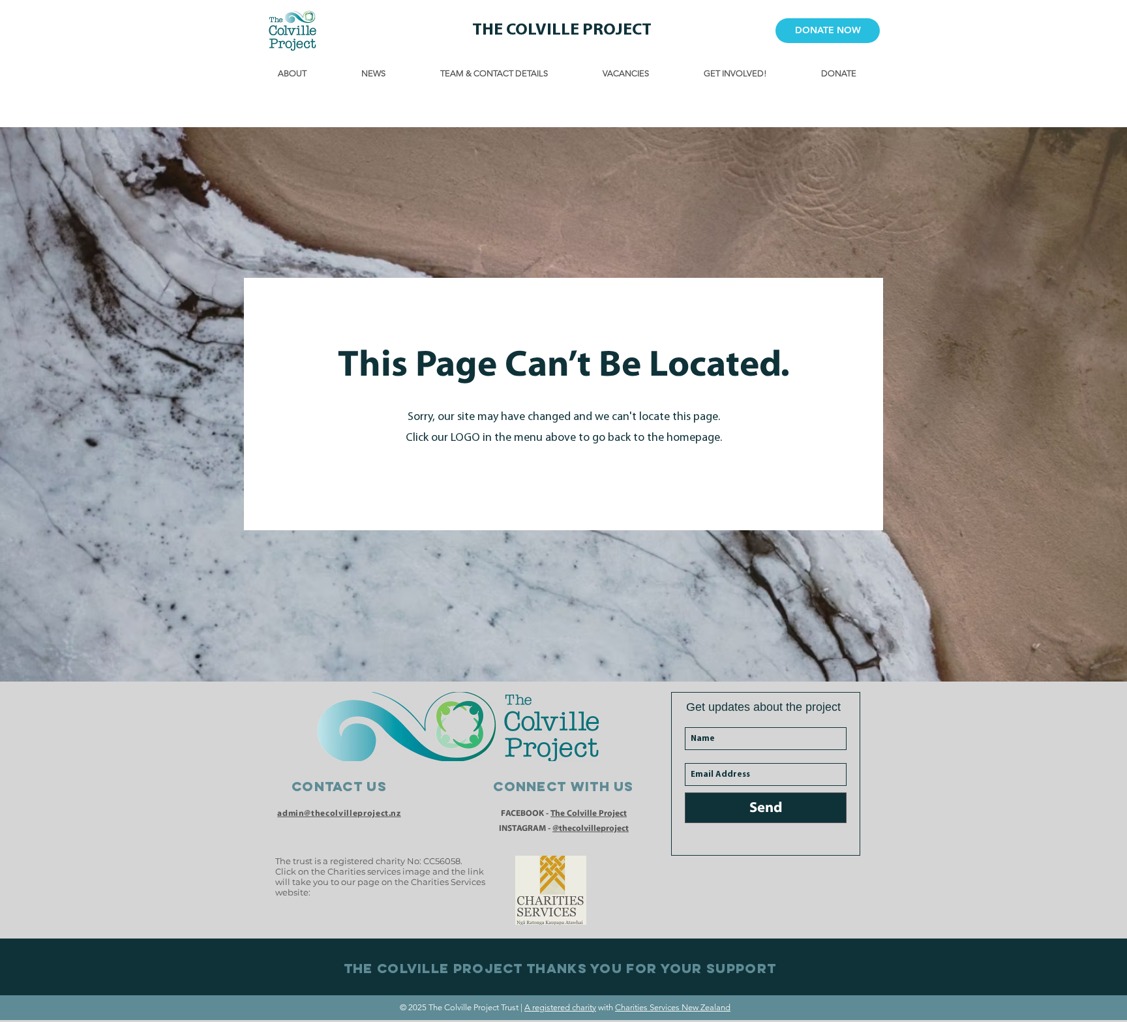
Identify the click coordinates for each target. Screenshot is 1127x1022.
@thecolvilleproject (590, 828)
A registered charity (560, 1007)
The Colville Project (588, 813)
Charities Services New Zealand (672, 1007)
